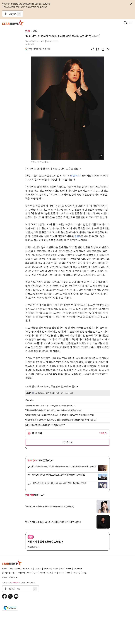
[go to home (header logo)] (13, 23)
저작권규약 (47, 568)
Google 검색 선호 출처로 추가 (37, 49)
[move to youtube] (16, 596)
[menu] (131, 23)
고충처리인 (38, 568)
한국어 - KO (14, 589)
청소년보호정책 (27, 568)
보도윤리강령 (78, 568)
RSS (62, 568)
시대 (55, 573)
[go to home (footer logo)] (12, 563)
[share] (102, 49)
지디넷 (49, 573)
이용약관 (55, 568)
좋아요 (70, 442)
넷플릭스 (75, 175)
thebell (61, 573)
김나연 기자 (29, 44)
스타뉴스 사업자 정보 (8, 577)
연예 (27, 31)
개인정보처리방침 (15, 568)
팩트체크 (68, 568)
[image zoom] (101, 156)
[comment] (97, 49)
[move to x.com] (10, 596)
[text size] (108, 49)
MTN (29, 573)
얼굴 (76, 236)
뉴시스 (35, 573)
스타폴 (84, 573)
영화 (35, 31)
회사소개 (4, 568)
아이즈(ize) (76, 573)
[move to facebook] (4, 596)
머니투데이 (21, 573)
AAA (68, 573)
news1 (42, 573)
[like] (92, 49)
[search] (125, 23)
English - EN (15, 14)
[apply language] (19, 14)
